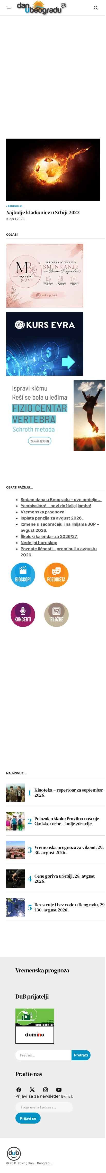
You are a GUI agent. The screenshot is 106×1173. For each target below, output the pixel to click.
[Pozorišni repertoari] (56, 574)
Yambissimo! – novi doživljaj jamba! (56, 505)
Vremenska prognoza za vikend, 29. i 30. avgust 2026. (70, 850)
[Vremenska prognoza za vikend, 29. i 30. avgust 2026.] (15, 850)
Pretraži (81, 1055)
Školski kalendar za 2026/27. (49, 536)
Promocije (15, 206)
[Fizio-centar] (56, 415)
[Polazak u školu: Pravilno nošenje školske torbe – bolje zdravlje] (15, 821)
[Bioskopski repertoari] (23, 574)
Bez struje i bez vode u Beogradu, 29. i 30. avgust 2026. (70, 907)
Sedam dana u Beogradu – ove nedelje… (61, 499)
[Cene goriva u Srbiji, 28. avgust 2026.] (15, 878)
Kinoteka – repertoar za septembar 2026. (68, 792)
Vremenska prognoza (42, 511)
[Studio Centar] (34, 1017)
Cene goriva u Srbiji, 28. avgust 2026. (64, 878)
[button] (9, 8)
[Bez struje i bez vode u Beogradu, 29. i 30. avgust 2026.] (15, 907)
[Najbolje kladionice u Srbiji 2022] (53, 170)
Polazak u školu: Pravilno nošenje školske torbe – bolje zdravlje (66, 821)
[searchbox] (43, 1055)
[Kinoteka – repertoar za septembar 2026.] (15, 792)
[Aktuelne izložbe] (56, 614)
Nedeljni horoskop (39, 542)
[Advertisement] (53, 71)
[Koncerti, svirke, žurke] (23, 614)
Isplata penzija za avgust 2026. (52, 518)
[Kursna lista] (44, 275)
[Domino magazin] (34, 1034)
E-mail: (67, 1096)
